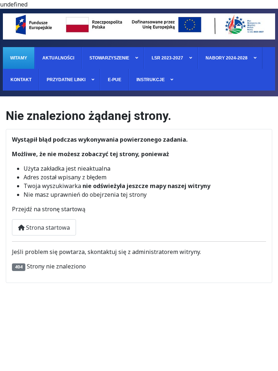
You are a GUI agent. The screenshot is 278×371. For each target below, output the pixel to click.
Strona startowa (47, 228)
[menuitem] (19, 58)
